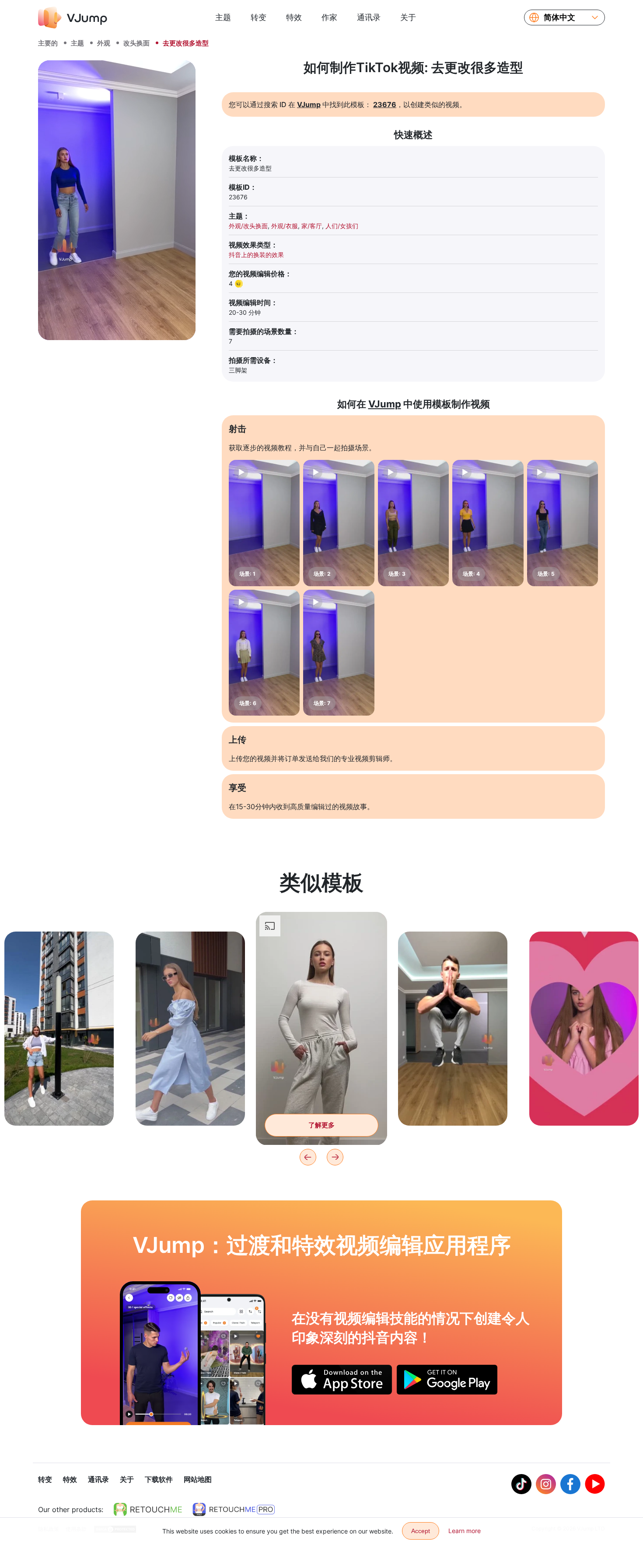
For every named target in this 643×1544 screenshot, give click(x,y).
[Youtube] (595, 1484)
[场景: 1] (264, 523)
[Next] (335, 1157)
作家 (329, 17)
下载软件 (159, 1479)
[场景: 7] (338, 653)
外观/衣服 (284, 226)
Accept (420, 1530)
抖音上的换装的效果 (256, 254)
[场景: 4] (487, 523)
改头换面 (136, 43)
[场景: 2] (338, 523)
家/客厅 (311, 226)
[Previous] (308, 1157)
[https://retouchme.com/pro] (233, 1509)
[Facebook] (570, 1484)
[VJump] (72, 17)
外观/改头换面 (248, 226)
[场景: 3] (413, 523)
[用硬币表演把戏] (160, 1353)
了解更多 (59, 1105)
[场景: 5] (562, 523)
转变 (258, 17)
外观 (103, 43)
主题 (223, 17)
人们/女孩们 (341, 226)
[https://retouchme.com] (148, 1509)
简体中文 (559, 17)
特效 (294, 17)
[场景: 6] (264, 653)
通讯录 (369, 17)
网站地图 (198, 1479)
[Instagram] (546, 1484)
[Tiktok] (521, 1484)
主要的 (48, 43)
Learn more (464, 1530)
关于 (408, 17)
